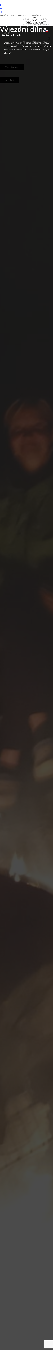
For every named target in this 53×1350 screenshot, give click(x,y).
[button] (12, 67)
